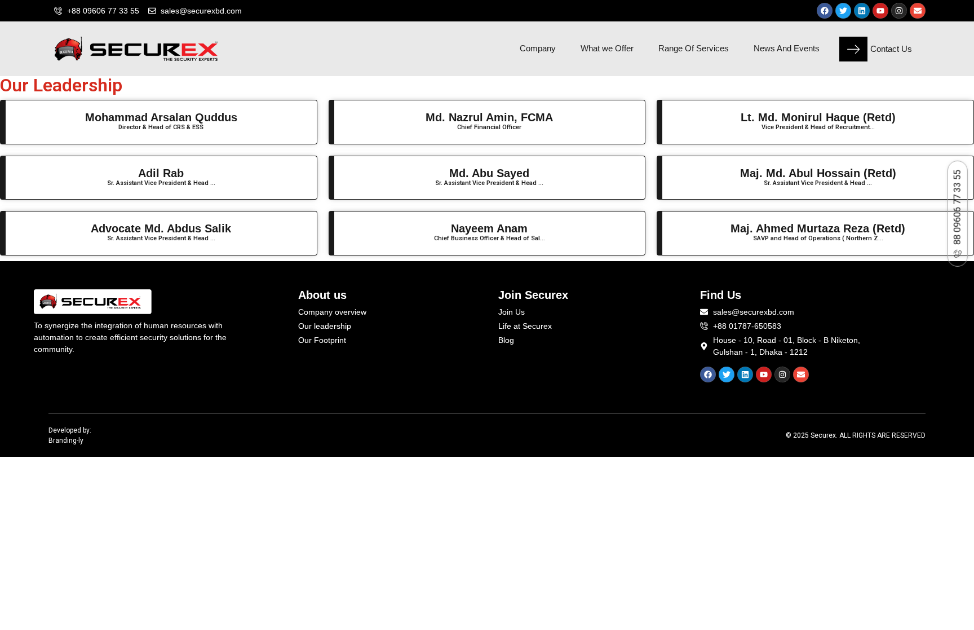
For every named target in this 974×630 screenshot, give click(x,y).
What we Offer (607, 48)
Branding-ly (65, 440)
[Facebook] (825, 11)
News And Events (787, 48)
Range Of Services (693, 48)
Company (538, 48)
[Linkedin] (862, 11)
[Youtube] (880, 11)
